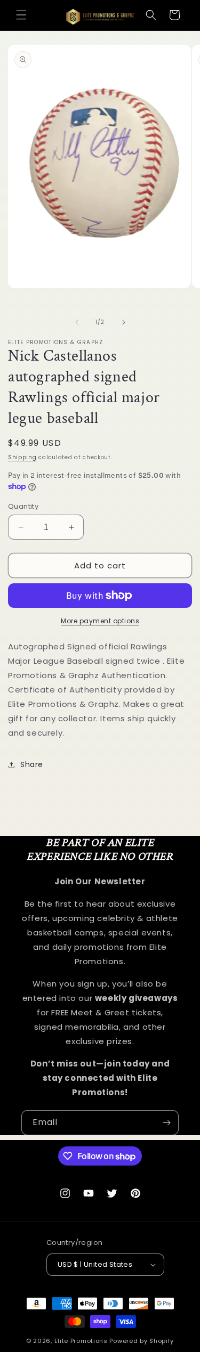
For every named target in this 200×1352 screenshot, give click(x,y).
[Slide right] (123, 322)
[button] (21, 15)
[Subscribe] (166, 1122)
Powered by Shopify (141, 1341)
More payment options (100, 620)
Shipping (22, 457)
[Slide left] (77, 322)
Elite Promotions (81, 1341)
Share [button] (31, 764)
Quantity (23, 506)
